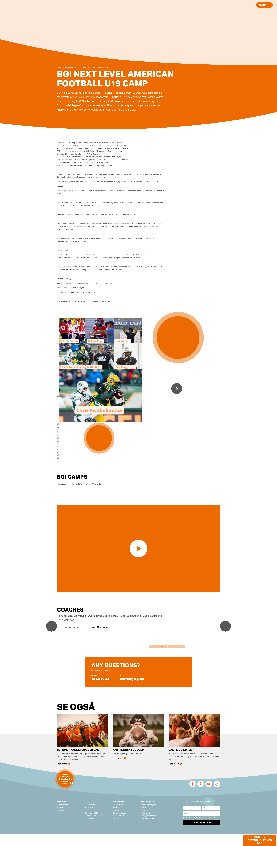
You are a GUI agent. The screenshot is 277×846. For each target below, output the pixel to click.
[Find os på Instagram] (200, 784)
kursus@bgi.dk (132, 679)
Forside (59, 67)
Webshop (116, 818)
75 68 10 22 (100, 679)
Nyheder (144, 807)
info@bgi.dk (93, 807)
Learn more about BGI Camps (74, 484)
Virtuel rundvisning (119, 816)
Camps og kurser (71, 67)
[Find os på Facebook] (192, 784)
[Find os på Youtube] (208, 784)
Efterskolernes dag (119, 813)
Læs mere (62, 763)
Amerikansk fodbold (128, 750)
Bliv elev (115, 807)
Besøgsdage (117, 810)
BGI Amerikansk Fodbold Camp (79, 750)
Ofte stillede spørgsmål (148, 805)
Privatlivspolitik (146, 813)
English (143, 810)
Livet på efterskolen (119, 805)
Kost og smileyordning (148, 816)
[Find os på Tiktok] (217, 784)
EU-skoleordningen (147, 818)
